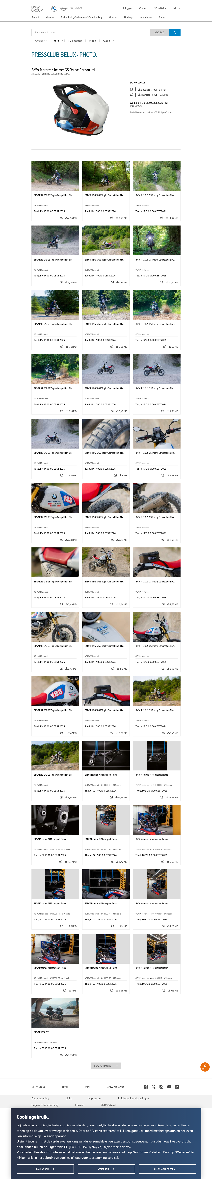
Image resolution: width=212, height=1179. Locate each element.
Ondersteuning (40, 1098)
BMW (65, 1086)
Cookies (79, 1105)
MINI (87, 1086)
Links (69, 1098)
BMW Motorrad (115, 1086)
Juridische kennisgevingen (133, 1098)
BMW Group (38, 1086)
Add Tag (159, 32)
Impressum (94, 1098)
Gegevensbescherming (44, 1105)
